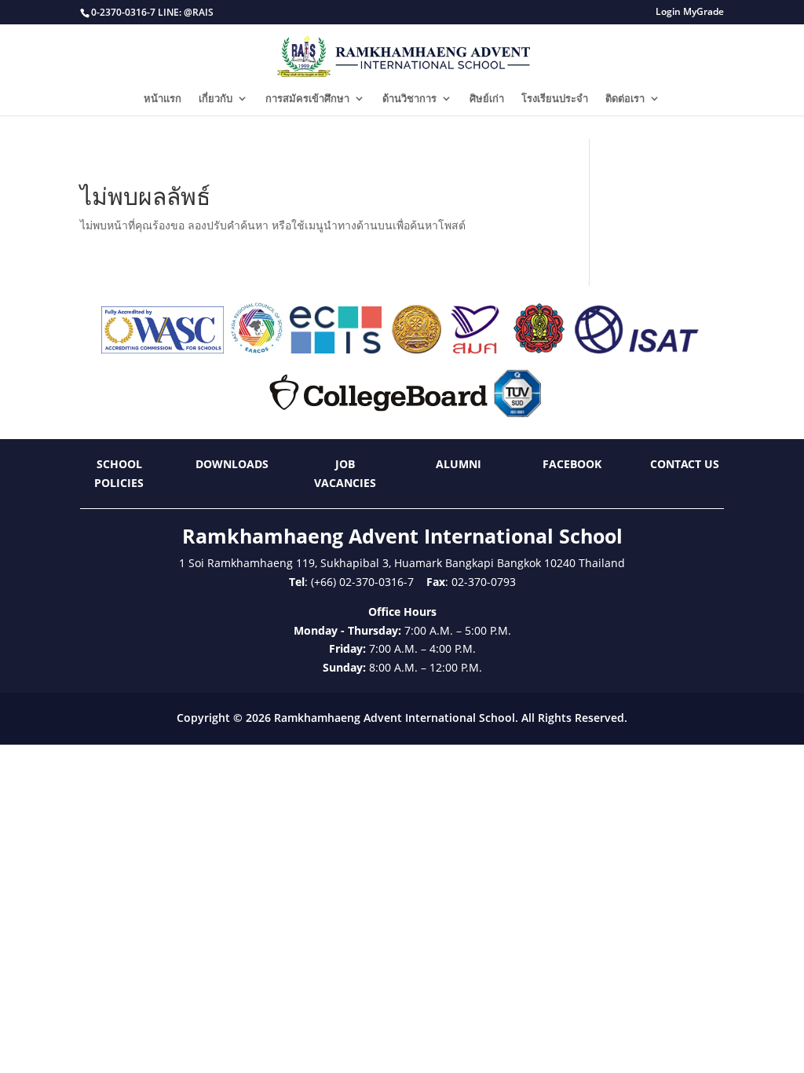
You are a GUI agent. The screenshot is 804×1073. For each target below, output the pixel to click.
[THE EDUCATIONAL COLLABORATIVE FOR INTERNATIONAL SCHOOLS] (336, 349)
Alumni (458, 463)
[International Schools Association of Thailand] (636, 349)
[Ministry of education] (416, 349)
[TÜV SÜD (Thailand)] (517, 412)
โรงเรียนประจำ (554, 99)
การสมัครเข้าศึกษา (307, 99)
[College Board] (378, 412)
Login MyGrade (690, 12)
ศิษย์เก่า (487, 99)
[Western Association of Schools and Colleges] (162, 349)
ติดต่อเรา (625, 99)
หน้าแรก (162, 99)
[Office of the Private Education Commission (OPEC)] (539, 349)
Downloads (232, 463)
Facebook (572, 463)
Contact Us (684, 463)
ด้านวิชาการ (409, 99)
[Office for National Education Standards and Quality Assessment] (475, 349)
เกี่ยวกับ (215, 99)
